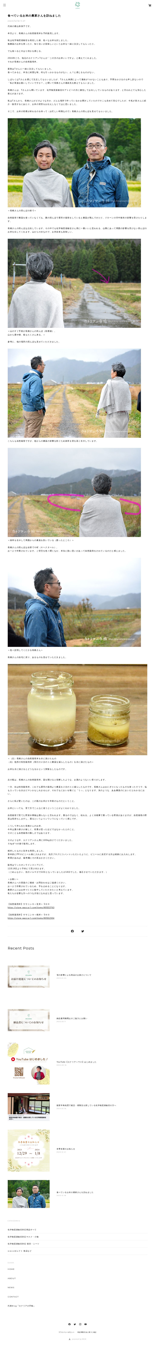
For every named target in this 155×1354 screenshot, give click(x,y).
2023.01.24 (61, 978)
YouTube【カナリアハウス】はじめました (77, 1062)
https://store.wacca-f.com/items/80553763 (31, 907)
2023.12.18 (61, 1195)
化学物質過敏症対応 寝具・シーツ (23, 1244)
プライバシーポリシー (66, 1332)
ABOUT (12, 1278)
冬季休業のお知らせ (66, 1149)
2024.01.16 (61, 1108)
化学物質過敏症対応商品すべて (22, 1229)
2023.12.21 (61, 1152)
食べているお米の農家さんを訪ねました (34, 15)
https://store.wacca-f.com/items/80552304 (31, 918)
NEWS (11, 1287)
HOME (11, 1269)
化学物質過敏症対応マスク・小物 (23, 1237)
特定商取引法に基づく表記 (87, 1332)
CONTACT (13, 1297)
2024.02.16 (62, 1065)
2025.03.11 (61, 1022)
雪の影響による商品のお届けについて (74, 975)
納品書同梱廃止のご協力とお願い (72, 1018)
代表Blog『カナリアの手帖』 (21, 1306)
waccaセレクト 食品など (20, 1251)
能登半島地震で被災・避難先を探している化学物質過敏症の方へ (86, 1105)
